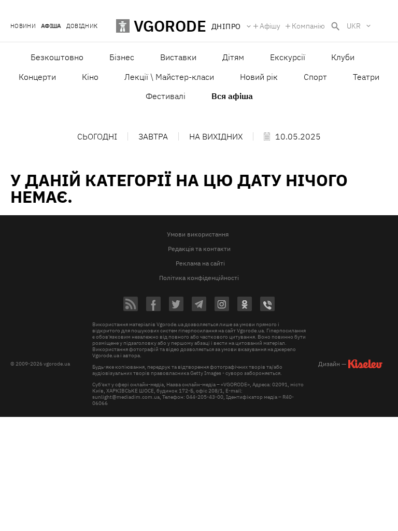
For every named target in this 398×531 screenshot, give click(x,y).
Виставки (178, 57)
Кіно (90, 77)
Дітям (233, 57)
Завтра (153, 136)
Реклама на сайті (200, 263)
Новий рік (259, 77)
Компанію (308, 26)
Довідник (82, 26)
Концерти (37, 77)
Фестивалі (166, 96)
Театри (366, 77)
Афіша (51, 26)
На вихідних (216, 136)
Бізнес (121, 57)
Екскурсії (287, 57)
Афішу (270, 26)
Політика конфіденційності (199, 278)
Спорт (315, 77)
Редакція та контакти (199, 249)
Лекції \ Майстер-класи (169, 77)
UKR (354, 26)
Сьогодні (97, 136)
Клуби (342, 57)
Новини (23, 26)
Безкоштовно (57, 57)
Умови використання (198, 234)
